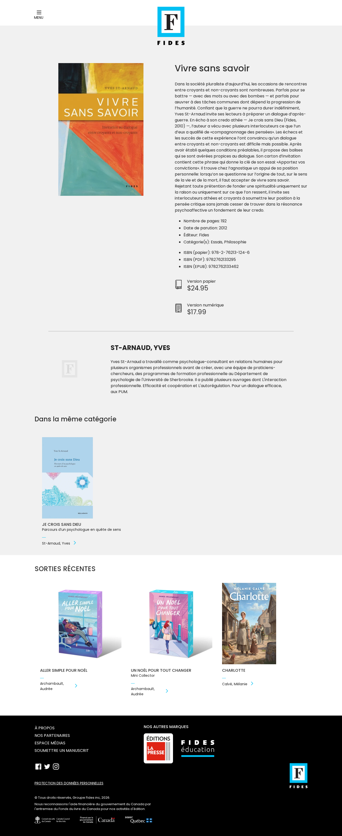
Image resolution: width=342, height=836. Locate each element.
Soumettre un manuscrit (62, 750)
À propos (45, 728)
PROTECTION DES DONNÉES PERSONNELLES (69, 783)
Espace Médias (50, 743)
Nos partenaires (52, 735)
